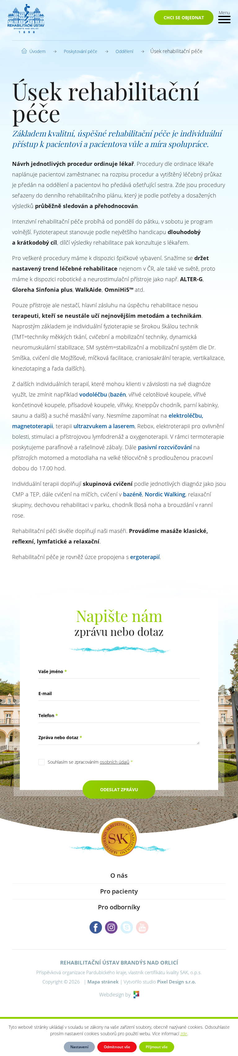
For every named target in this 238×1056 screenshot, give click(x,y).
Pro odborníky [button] (119, 907)
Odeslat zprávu (119, 789)
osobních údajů (114, 762)
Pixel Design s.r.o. (176, 981)
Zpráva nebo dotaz (60, 737)
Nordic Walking (165, 494)
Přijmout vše (157, 1046)
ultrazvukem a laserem (103, 426)
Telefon (48, 715)
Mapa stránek (103, 981)
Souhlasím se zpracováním (90, 762)
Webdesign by (114, 994)
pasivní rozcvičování (165, 447)
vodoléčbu (93, 394)
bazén (118, 394)
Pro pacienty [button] (119, 891)
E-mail (45, 693)
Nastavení (79, 1046)
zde (183, 1033)
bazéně (132, 494)
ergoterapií (145, 557)
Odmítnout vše (117, 1046)
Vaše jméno (52, 671)
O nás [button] (119, 875)
